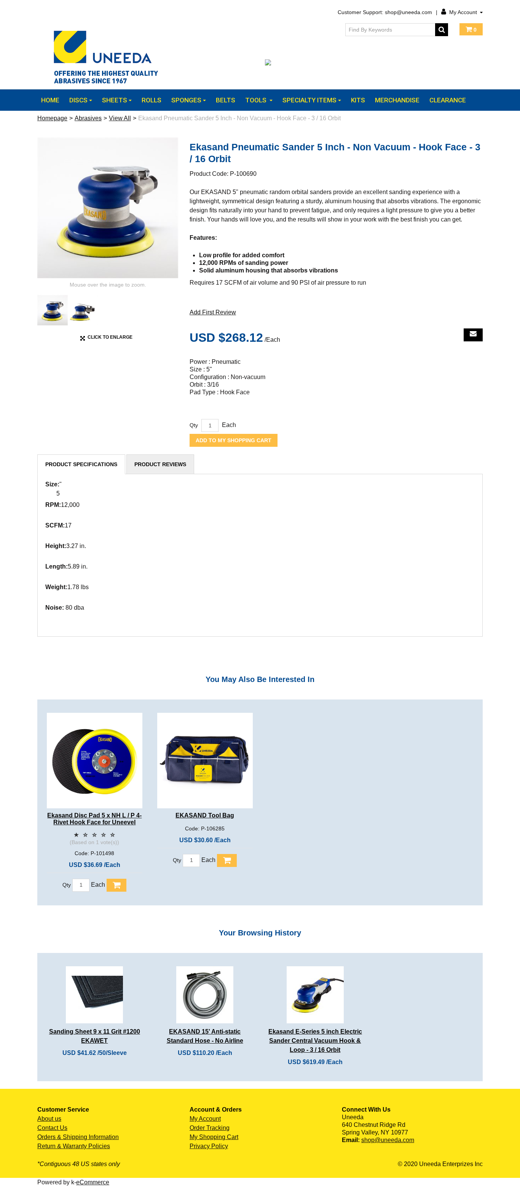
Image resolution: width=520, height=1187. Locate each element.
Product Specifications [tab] (81, 464)
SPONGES (186, 100)
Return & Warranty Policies (73, 1146)
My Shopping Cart (214, 1137)
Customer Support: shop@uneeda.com (385, 12)
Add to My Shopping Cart (233, 440)
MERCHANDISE (397, 100)
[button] (471, 29)
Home (50, 100)
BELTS (225, 100)
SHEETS (114, 100)
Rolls (151, 100)
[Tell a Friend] (473, 334)
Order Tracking (210, 1128)
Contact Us (52, 1128)
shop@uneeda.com (387, 1140)
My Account (463, 12)
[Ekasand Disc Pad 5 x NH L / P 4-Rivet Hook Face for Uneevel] (94, 760)
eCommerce (92, 1182)
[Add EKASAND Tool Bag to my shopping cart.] (227, 860)
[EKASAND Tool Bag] (205, 760)
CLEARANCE (447, 100)
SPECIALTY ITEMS (309, 100)
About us (49, 1118)
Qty (194, 425)
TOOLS (256, 100)
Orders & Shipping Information (78, 1137)
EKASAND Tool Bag (204, 815)
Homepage (52, 118)
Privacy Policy (209, 1146)
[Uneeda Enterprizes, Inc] (108, 57)
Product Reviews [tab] (160, 464)
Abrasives (88, 118)
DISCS (78, 100)
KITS (358, 100)
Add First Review (213, 312)
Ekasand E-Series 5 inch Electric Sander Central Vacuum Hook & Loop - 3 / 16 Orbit (315, 1040)
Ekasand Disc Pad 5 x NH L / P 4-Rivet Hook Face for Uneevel (94, 818)
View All (120, 118)
